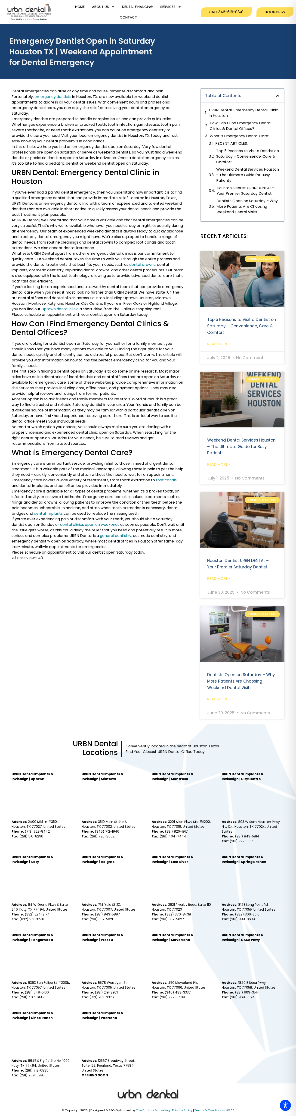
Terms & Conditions (209, 1110)
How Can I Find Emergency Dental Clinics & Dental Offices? (240, 125)
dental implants (48, 513)
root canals (166, 480)
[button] (278, 96)
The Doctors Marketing (153, 1110)
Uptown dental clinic (60, 309)
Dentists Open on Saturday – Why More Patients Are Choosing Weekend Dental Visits (247, 206)
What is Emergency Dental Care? (240, 136)
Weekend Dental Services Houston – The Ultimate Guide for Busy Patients (247, 175)
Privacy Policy (182, 1110)
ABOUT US (100, 6)
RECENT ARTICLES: (231, 143)
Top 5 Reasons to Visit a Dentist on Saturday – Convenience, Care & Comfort (247, 156)
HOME (80, 6)
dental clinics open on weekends (89, 524)
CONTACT (128, 17)
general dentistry (115, 535)
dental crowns (142, 264)
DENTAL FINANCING (137, 6)
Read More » (219, 344)
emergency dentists (52, 96)
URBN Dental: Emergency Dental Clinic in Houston (243, 112)
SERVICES (168, 6)
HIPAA (230, 1110)
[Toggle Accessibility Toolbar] (285, 1105)
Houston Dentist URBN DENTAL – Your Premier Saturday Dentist (245, 190)
